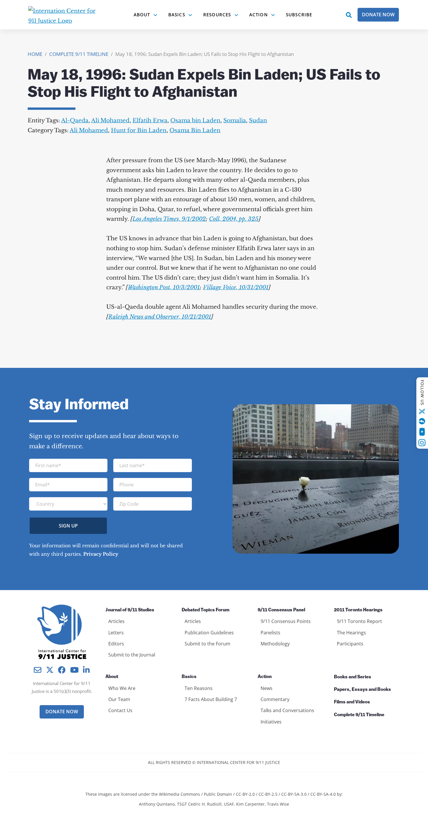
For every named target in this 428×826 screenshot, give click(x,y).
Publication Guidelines (209, 632)
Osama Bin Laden (194, 130)
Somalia (234, 120)
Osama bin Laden (195, 120)
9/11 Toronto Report (359, 621)
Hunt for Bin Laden (139, 130)
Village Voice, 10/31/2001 (235, 287)
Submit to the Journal (131, 655)
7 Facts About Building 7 (211, 699)
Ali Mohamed (110, 120)
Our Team (119, 699)
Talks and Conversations (287, 710)
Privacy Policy (100, 554)
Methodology (275, 643)
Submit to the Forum (207, 643)
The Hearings (351, 632)
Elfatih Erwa (149, 120)
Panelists (270, 632)
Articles (116, 621)
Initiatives (271, 722)
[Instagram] (422, 442)
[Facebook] (422, 421)
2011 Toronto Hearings (358, 610)
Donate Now (378, 14)
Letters (116, 632)
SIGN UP (68, 526)
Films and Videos (352, 702)
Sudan (258, 120)
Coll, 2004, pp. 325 (234, 219)
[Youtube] (422, 432)
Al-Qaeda (75, 120)
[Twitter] (422, 411)
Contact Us (120, 710)
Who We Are (121, 688)
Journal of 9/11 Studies (129, 610)
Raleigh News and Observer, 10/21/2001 (159, 316)
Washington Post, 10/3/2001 (164, 287)
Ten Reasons (199, 688)
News (267, 688)
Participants (350, 643)
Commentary (275, 699)
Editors (116, 643)
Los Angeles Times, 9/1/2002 (169, 219)
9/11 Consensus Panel (281, 610)
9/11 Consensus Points (286, 621)
